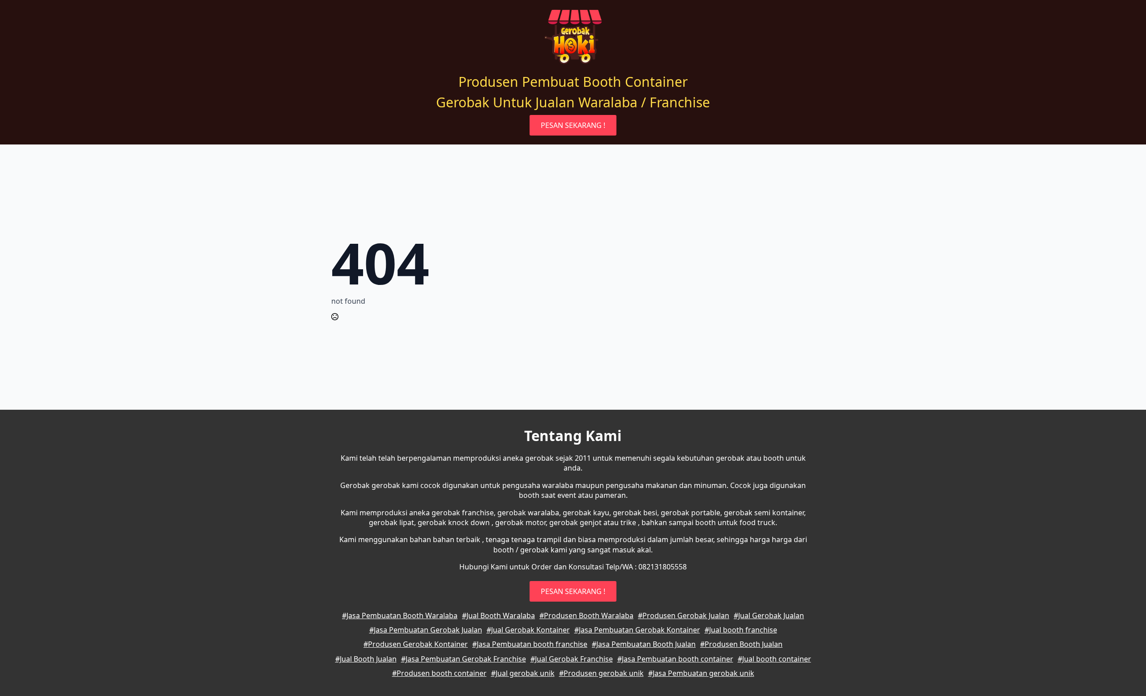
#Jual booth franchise (741, 630)
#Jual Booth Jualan (366, 659)
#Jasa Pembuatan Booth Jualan (644, 644)
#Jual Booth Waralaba (498, 615)
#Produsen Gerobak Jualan (683, 615)
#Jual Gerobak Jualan (769, 615)
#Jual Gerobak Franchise (571, 659)
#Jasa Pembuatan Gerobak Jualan (425, 630)
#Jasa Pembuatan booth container (675, 659)
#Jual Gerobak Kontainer (528, 630)
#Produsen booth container (439, 673)
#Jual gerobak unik (523, 673)
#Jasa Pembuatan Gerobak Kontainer (637, 630)
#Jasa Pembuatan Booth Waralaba (400, 615)
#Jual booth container (774, 659)
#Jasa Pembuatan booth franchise (529, 644)
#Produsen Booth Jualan (741, 644)
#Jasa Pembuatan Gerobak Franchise (463, 659)
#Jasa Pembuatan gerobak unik (701, 673)
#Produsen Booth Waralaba (586, 615)
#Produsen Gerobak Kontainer (415, 644)
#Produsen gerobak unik (601, 673)
